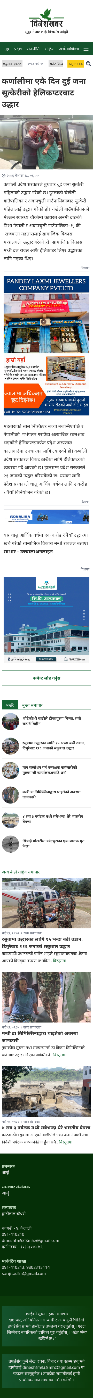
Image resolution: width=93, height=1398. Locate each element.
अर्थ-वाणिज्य (69, 49)
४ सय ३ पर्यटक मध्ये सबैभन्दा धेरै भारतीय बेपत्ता (46, 1128)
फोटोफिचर (57, 64)
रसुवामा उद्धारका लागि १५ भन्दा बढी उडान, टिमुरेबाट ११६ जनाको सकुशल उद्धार (53, 746)
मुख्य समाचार (32, 705)
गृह (6, 49)
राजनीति (33, 49)
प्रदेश (18, 49)
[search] (88, 63)
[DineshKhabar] (46, 17)
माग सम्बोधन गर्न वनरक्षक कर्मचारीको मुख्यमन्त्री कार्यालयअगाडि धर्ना (49, 770)
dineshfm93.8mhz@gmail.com (51, 1368)
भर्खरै (10, 705)
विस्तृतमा (59, 961)
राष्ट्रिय (49, 49)
